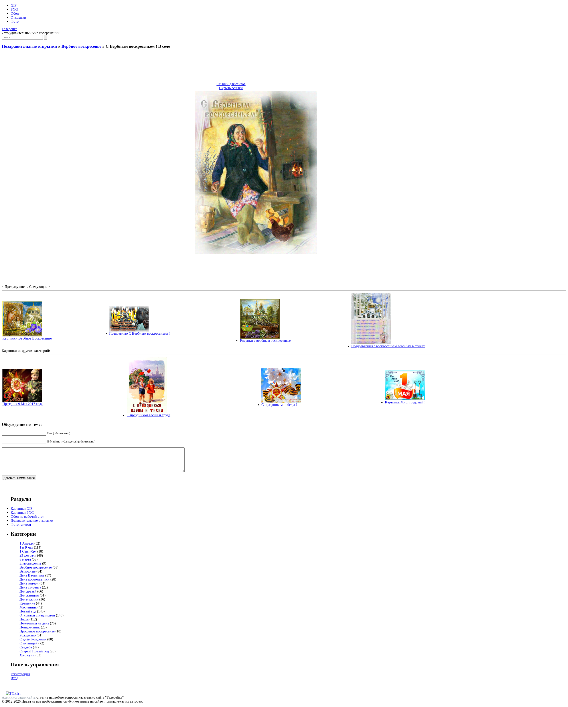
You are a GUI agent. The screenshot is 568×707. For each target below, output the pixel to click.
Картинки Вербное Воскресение (27, 338)
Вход (14, 678)
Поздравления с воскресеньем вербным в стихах (388, 346)
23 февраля (28, 555)
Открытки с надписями (37, 615)
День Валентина (32, 575)
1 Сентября (28, 551)
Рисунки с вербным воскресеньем (265, 340)
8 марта (25, 559)
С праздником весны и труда (148, 415)
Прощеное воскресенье (37, 631)
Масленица (28, 607)
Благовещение (30, 563)
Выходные (28, 571)
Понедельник (30, 627)
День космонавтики (34, 579)
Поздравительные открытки (29, 46)
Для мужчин (29, 599)
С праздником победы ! (279, 405)
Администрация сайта (19, 697)
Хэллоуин (27, 655)
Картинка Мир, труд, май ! (405, 402)
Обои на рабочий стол (27, 516)
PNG (14, 9)
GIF (13, 5)
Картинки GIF (21, 508)
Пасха (24, 619)
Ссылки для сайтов (231, 84)
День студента (30, 587)
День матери (29, 583)
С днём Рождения (33, 639)
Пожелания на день (34, 623)
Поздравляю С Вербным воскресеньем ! (139, 333)
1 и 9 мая (26, 547)
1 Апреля (27, 543)
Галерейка (9, 29)
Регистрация (20, 674)
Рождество (28, 635)
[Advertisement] (284, 68)
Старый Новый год (34, 651)
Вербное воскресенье (81, 46)
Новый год (28, 611)
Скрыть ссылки (231, 88)
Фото (15, 21)
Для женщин (29, 595)
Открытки (18, 17)
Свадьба (26, 647)
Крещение (27, 603)
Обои (15, 13)
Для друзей (28, 591)
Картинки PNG (22, 512)
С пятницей (28, 643)
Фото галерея (21, 524)
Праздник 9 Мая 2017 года (22, 404)
